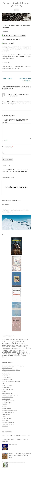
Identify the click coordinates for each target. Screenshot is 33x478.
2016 (15, 340)
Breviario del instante (7, 368)
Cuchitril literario (6, 372)
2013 (6, 340)
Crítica (15, 343)
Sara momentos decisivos (8, 422)
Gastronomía (5, 348)
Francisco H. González (14, 68)
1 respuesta (5, 31)
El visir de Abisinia (6, 377)
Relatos (4, 355)
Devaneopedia (5, 204)
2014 (9, 340)
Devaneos (6, 345)
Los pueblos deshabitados (8, 401)
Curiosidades (21, 343)
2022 (10, 341)
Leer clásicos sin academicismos (10, 395)
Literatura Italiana (12, 354)
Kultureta (4, 391)
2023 (13, 341)
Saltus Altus (5, 420)
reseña (10, 355)
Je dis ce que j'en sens (7, 389)
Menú (16, 10)
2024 (15, 341)
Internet (16, 348)
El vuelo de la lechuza (7, 379)
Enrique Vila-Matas (6, 387)
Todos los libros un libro (8, 424)
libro (23, 348)
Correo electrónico (7, 147)
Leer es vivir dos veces (7, 397)
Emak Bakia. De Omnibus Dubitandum (11, 381)
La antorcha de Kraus (7, 393)
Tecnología (15, 355)
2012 (3, 340)
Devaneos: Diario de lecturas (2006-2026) (16, 4)
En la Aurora (5, 383)
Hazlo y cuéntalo (7, 78)
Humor (11, 348)
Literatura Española (11, 351)
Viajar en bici (5, 426)
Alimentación (5, 343)
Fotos (17, 346)
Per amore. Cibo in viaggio (8, 412)
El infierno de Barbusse (7, 375)
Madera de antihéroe (7, 403)
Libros (27, 348)
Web (3, 153)
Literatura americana (13, 350)
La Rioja (20, 348)
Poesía (28, 354)
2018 (22, 340)
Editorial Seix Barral (6, 346)
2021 (6, 341)
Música (25, 354)
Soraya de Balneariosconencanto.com (19, 94)
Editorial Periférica (24, 345)
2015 (12, 340)
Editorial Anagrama (14, 345)
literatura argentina (23, 350)
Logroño (19, 354)
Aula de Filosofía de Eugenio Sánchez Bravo (12, 366)
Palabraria (4, 406)
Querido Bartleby (6, 414)
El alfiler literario (6, 374)
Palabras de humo (6, 408)
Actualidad (20, 341)
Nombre (4, 140)
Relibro (3, 416)
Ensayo (13, 346)
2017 (19, 340)
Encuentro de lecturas (7, 385)
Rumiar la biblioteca (6, 418)
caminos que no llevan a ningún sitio (11, 370)
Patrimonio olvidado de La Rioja (9, 410)
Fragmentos (22, 346)
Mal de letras (5, 404)
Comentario (5, 122)
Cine (10, 343)
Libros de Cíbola (6, 399)
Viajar (16, 66)
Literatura (5, 350)
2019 (26, 340)
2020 (3, 341)
